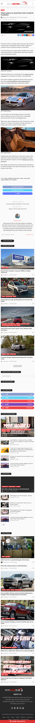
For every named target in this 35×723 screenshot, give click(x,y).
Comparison (5, 486)
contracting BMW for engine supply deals (17, 81)
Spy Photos (13, 354)
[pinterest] (17, 401)
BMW (3, 647)
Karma (21, 178)
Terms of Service (24, 719)
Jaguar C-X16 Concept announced (17, 208)
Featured (18, 323)
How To (12, 589)
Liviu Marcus (5, 275)
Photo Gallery (5, 325)
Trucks (3, 589)
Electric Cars (9, 296)
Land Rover (4, 673)
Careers (12, 717)
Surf (11, 179)
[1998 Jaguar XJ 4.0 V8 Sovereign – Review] (17, 427)
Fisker (2, 10)
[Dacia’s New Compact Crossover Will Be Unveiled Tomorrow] (17, 259)
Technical (7, 618)
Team (8, 717)
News (7, 267)
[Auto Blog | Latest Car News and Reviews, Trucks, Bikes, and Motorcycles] (14, 689)
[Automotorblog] (17, 3)
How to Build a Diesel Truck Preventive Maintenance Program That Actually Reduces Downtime (17, 593)
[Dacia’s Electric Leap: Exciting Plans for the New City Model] (17, 288)
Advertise (23, 717)
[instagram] (17, 404)
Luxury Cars (20, 429)
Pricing (11, 325)
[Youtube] (17, 407)
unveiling (14, 179)
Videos (18, 325)
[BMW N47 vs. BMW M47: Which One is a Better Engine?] (17, 639)
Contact (10, 719)
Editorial (18, 717)
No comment (24, 17)
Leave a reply (6, 240)
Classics (9, 429)
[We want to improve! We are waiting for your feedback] (5, 458)
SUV (15, 325)
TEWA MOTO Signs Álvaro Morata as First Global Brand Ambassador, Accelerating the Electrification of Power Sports (21, 450)
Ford (3, 618)
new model (27, 178)
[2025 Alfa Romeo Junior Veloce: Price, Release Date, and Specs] (17, 317)
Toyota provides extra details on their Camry (17, 204)
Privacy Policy (16, 719)
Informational (12, 486)
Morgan (4, 354)
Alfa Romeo (4, 323)
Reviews (4, 431)
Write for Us (29, 717)
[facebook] (17, 394)
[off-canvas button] (2, 4)
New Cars (23, 323)
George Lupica (6, 17)
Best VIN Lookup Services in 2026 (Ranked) (15, 489)
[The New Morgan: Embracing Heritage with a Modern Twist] (17, 345)
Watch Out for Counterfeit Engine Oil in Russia (15, 560)
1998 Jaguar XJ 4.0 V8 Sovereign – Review (15, 433)
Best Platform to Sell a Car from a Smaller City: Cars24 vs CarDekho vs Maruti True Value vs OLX (22, 441)
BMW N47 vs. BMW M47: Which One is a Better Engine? (17, 651)
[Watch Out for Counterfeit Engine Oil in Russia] (17, 547)
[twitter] (17, 397)
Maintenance (18, 589)
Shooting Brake (5, 179)
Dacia (3, 267)
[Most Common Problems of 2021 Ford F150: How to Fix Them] (17, 610)
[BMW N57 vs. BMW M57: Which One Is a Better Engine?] (5, 504)
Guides (8, 589)
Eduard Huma (6, 562)
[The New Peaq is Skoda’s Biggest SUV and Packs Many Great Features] (5, 465)
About (4, 717)
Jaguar (3, 429)
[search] (33, 4)
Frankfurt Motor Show (13, 178)
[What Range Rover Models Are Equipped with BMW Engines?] (5, 512)
